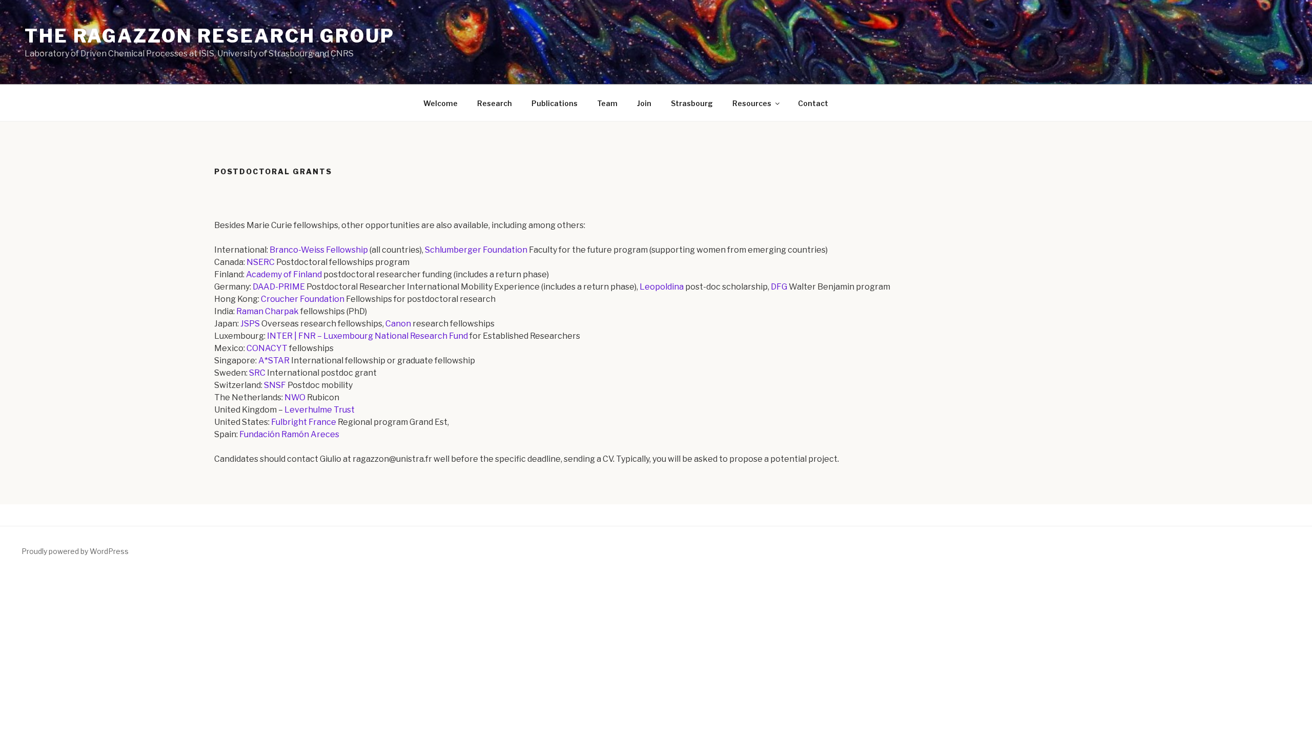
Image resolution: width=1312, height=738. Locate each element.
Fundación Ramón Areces (289, 434)
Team (607, 103)
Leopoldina (662, 287)
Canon (398, 324)
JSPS (250, 324)
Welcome (440, 103)
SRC (257, 373)
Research (494, 103)
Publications (554, 103)
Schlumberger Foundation (476, 250)
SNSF (275, 385)
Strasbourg (692, 103)
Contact (813, 103)
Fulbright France (303, 422)
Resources (751, 103)
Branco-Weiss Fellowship (319, 250)
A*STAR (274, 360)
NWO (294, 397)
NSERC (261, 262)
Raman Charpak (267, 311)
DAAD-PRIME (279, 287)
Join (644, 103)
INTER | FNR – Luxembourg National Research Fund (367, 336)
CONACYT (267, 348)
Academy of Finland (284, 274)
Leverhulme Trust (319, 410)
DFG (779, 287)
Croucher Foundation (302, 299)
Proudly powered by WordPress (75, 551)
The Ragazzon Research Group (210, 36)
